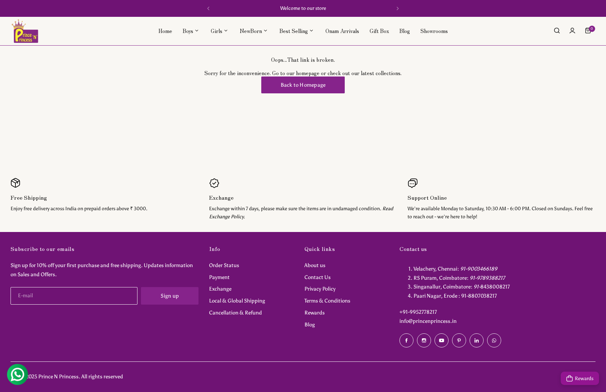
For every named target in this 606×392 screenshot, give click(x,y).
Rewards (314, 313)
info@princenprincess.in (428, 321)
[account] (572, 30)
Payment (219, 277)
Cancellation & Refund (235, 313)
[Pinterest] (459, 340)
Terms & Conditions (327, 301)
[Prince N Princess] (25, 30)
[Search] (557, 30)
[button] (208, 8)
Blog (309, 324)
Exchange (220, 289)
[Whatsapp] (494, 340)
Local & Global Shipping (237, 301)
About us (314, 265)
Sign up (170, 296)
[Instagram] (424, 340)
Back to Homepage (303, 85)
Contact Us (317, 277)
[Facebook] (406, 340)
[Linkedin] (477, 340)
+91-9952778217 (418, 312)
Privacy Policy (320, 289)
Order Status (224, 265)
